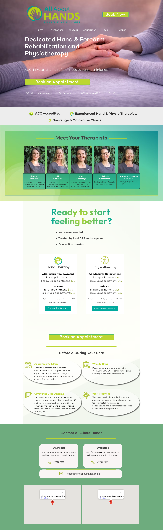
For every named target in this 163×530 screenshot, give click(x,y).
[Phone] (49, 462)
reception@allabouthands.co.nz (83, 473)
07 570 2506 (58, 462)
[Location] (50, 120)
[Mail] (61, 473)
